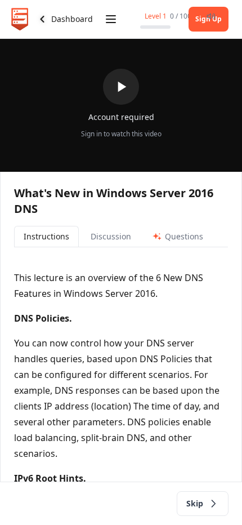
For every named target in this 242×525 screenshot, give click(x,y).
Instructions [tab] (46, 236)
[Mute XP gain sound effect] (211, 16)
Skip (194, 503)
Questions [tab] (184, 236)
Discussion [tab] (111, 236)
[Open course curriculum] (111, 19)
